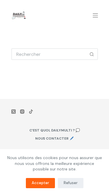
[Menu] (95, 15)
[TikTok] (31, 111)
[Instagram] (22, 111)
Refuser (71, 182)
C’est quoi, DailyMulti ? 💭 (54, 130)
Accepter (40, 182)
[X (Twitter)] (13, 111)
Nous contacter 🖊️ (54, 138)
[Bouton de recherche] (92, 54)
